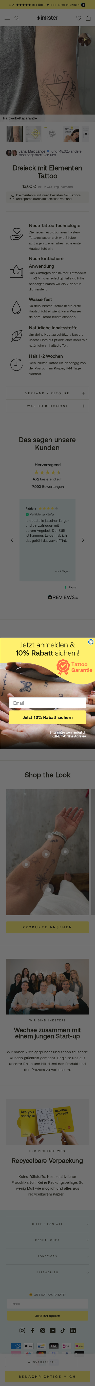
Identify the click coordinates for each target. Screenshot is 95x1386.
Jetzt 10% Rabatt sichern (47, 717)
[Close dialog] (90, 641)
